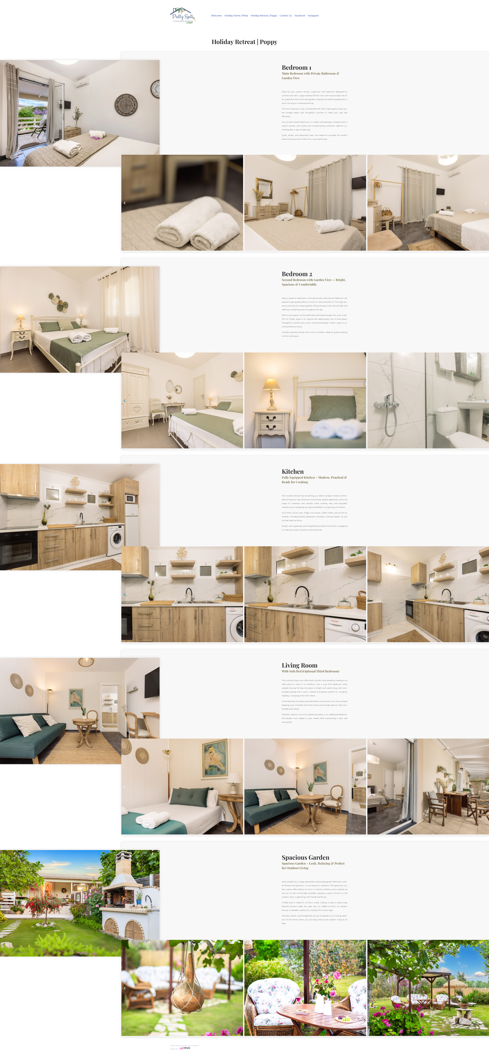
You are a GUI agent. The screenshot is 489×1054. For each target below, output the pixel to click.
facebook (300, 16)
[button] (124, 203)
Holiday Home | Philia (236, 16)
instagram (313, 16)
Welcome (216, 16)
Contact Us (286, 16)
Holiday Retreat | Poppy (264, 16)
